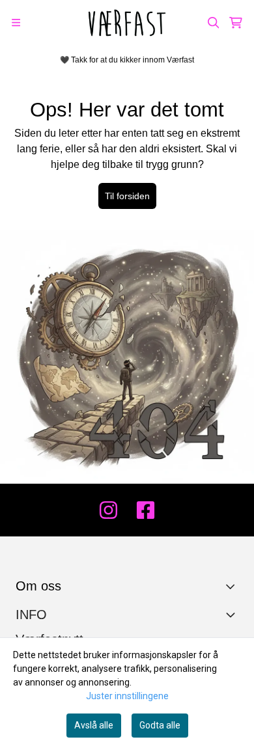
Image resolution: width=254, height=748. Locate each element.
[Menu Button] (16, 22)
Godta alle (159, 725)
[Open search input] (213, 23)
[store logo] (127, 22)
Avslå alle (93, 725)
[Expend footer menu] (233, 614)
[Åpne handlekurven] (235, 23)
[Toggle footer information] (233, 586)
